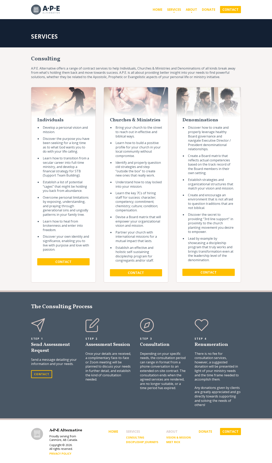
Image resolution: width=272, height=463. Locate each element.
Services (174, 9)
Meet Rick (173, 442)
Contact (230, 9)
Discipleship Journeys (142, 442)
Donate (208, 9)
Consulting (135, 437)
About (191, 9)
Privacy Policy (60, 453)
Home (157, 9)
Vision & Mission (178, 437)
